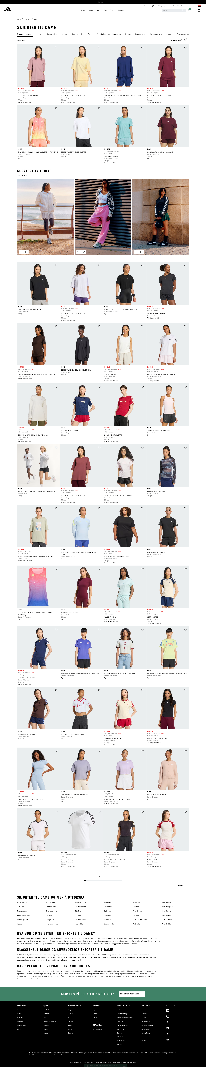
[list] (103, 34)
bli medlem (180, 6)
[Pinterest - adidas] (177, 1028)
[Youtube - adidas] (177, 1040)
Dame (91, 10)
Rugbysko (136, 902)
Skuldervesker (109, 924)
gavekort (173, 6)
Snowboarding (51, 911)
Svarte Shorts (167, 920)
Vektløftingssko (167, 907)
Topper (19, 924)
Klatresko (136, 924)
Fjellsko (136, 915)
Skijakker (107, 911)
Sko (105, 10)
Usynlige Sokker (81, 920)
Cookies (96, 1062)
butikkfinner (146, 6)
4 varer (137, 252)
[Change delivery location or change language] (199, 6)
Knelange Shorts (52, 924)
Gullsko (78, 915)
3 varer (79, 252)
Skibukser (108, 915)
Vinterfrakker (22, 902)
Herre (82, 10)
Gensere (49, 915)
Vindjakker (50, 920)
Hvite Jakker (166, 911)
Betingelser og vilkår (119, 1062)
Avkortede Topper (23, 915)
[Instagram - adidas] (177, 1017)
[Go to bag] (199, 10)
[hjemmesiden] (7, 9)
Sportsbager (50, 902)
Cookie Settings (75, 1062)
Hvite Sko (107, 902)
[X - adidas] (177, 1022)
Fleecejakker (166, 902)
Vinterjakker (137, 911)
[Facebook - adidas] (177, 1011)
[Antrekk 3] (160, 217)
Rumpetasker (22, 911)
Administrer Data (87, 1062)
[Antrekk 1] (45, 217)
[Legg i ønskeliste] (56, 48)
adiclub (188, 6)
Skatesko (136, 907)
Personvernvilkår (106, 1062)
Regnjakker (79, 924)
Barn (98, 10)
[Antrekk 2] (103, 217)
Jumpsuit (20, 907)
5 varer (22, 252)
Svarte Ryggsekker (140, 920)
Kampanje (121, 10)
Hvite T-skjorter (81, 902)
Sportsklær (108, 907)
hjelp (153, 6)
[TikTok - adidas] (177, 1034)
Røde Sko (107, 920)
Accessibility (131, 1062)
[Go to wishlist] (194, 10)
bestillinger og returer (162, 6)
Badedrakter (51, 907)
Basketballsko (167, 915)
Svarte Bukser (80, 907)
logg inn (194, 6)
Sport (112, 10)
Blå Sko (78, 911)
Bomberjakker (22, 920)
